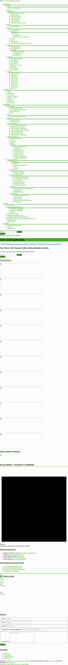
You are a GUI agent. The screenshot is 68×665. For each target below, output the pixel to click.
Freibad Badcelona (16, 138)
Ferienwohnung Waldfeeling (19, 134)
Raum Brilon (17, 197)
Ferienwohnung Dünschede (18, 128)
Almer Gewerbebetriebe (14, 225)
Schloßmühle (14, 68)
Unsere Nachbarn (15, 8)
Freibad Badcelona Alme (21, 177)
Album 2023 (14, 84)
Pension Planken (15, 120)
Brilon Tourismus (19, 172)
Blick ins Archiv (15, 73)
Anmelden (6, 653)
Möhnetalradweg (19, 191)
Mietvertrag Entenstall (17, 209)
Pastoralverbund (15, 26)
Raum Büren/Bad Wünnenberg (23, 200)
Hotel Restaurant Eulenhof (18, 109)
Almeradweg (17, 190)
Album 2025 (14, 87)
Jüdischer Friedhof (16, 16)
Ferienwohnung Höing (17, 133)
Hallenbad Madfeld (19, 181)
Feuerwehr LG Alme (13, 213)
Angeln (13, 140)
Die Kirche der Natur (18, 554)
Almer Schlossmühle (16, 108)
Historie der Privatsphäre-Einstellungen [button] (14, 569)
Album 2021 (14, 81)
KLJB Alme (10, 94)
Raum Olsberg (18, 198)
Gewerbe (6, 223)
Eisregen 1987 (18, 53)
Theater (13, 40)
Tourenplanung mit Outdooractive (23, 188)
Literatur (13, 38)
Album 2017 (14, 75)
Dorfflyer (9, 99)
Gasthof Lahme (15, 111)
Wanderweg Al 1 (19, 150)
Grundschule (10, 93)
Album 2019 (14, 78)
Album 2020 (14, 79)
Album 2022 (14, 83)
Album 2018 (14, 76)
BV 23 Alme (10, 205)
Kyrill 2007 (17, 55)
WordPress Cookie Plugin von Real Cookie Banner (14, 664)
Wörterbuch (17, 35)
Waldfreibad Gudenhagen (21, 178)
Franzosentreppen (16, 18)
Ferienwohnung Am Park (18, 126)
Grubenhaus (14, 60)
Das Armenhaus (15, 21)
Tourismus (6, 104)
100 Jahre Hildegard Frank (28, 553)
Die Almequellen (15, 46)
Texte (15, 33)
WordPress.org (8, 658)
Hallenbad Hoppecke (20, 185)
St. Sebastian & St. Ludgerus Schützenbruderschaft (21, 218)
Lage (8, 6)
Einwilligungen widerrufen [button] (11, 571)
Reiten (12, 143)
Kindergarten (10, 102)
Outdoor (16, 168)
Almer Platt (14, 31)
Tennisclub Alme (12, 220)
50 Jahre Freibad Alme (19, 558)
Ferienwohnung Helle (17, 131)
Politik (9, 9)
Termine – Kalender (12, 96)
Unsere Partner (11, 228)
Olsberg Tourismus (19, 173)
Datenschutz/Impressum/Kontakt (13, 566)
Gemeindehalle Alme (16, 58)
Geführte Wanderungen (20, 158)
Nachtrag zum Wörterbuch (21, 36)
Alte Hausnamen (15, 30)
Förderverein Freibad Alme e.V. (16, 215)
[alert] (34, 507)
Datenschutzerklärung (17, 210)
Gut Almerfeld (15, 61)
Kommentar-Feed (8, 656)
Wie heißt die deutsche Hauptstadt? (11, 629)
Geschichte (10, 11)
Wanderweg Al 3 (19, 153)
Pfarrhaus (13, 66)
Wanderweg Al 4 (19, 154)
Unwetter (13, 50)
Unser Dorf (7, 4)
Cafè (12, 113)
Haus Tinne (14, 63)
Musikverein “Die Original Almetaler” (17, 217)
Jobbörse (9, 227)
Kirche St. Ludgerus (16, 65)
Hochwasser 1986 (19, 52)
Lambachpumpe (15, 19)
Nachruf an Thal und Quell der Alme (21, 43)
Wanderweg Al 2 (19, 151)
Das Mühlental (15, 48)
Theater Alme (11, 221)
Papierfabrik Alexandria (17, 13)
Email (3, 622)
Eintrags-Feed (7, 654)
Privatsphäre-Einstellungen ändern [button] (13, 568)
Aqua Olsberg (18, 180)
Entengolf (13, 141)
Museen (16, 163)
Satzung (13, 212)
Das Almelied (14, 41)
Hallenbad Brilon (19, 183)
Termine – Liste (11, 97)
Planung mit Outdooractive (21, 195)
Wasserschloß (14, 70)
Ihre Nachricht (5, 641)
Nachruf (21, 556)
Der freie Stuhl (15, 14)
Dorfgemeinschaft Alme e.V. (15, 207)
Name (3, 619)
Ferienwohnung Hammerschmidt (20, 130)
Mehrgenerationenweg (20, 146)
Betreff (3, 626)
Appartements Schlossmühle (18, 125)
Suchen (19, 232)
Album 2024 (14, 86)
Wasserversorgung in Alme (18, 23)
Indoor (16, 166)
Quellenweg (17, 148)
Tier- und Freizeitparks (20, 165)
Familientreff (10, 101)
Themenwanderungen (20, 156)
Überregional (18, 201)
